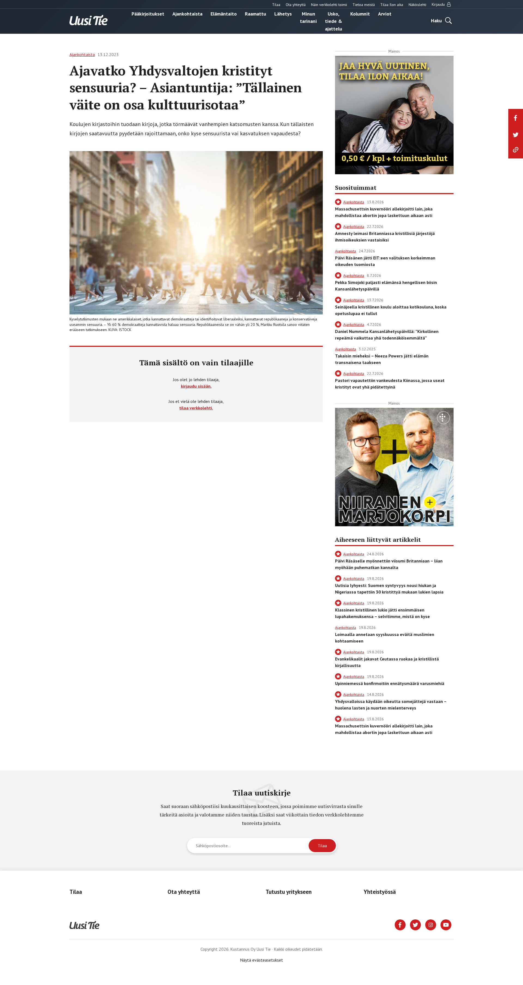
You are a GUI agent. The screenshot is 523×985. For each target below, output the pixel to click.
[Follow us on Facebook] (400, 924)
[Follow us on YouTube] (445, 924)
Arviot (384, 13)
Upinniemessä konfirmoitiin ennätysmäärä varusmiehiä (389, 683)
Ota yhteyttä (296, 4)
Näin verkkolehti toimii (329, 4)
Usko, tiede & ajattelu (333, 21)
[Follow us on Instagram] (430, 924)
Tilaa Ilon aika (391, 4)
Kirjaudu (439, 4)
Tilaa (276, 4)
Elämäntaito (224, 13)
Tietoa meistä (363, 4)
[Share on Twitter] (515, 134)
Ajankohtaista (187, 13)
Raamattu (255, 13)
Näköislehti (417, 4)
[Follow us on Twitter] (415, 924)
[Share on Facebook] (515, 117)
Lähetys (283, 13)
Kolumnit (360, 13)
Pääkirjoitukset (148, 13)
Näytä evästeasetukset (261, 960)
